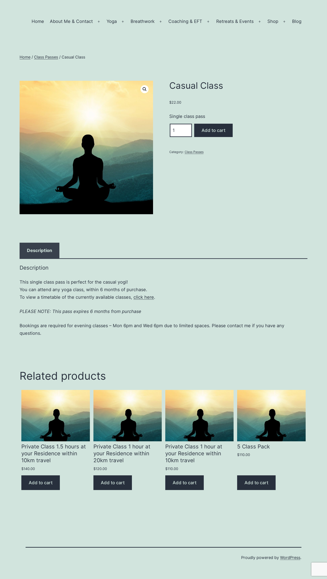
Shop (272, 21)
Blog (296, 21)
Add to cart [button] (40, 482)
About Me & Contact (71, 21)
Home (38, 21)
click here (143, 297)
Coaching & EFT (185, 21)
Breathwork (143, 21)
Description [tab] (39, 250)
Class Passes (46, 57)
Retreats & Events (235, 21)
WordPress (290, 557)
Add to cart (213, 130)
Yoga (112, 21)
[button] (145, 89)
